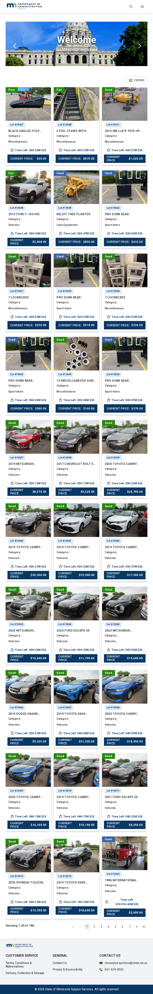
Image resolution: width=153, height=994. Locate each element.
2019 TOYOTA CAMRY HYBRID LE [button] (24, 547)
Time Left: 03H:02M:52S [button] (28, 400)
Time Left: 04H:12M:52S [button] (28, 816)
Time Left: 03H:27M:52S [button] (28, 566)
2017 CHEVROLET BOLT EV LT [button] (76, 464)
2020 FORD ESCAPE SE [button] (73, 630)
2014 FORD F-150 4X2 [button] (24, 214)
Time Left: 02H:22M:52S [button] (28, 150)
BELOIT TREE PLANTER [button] (73, 214)
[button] (28, 104)
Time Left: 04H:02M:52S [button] (77, 733)
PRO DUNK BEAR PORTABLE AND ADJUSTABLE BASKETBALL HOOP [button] (119, 214)
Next (138, 44)
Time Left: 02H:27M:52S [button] (77, 150)
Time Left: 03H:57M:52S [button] (28, 733)
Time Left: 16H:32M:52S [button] (77, 902)
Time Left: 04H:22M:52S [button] (125, 816)
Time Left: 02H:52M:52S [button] (125, 234)
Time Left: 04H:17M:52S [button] (77, 816)
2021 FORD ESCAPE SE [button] (121, 797)
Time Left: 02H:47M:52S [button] (77, 234)
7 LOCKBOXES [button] (18, 297)
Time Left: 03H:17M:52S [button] (77, 483)
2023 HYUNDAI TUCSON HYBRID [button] (25, 882)
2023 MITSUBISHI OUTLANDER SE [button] (21, 630)
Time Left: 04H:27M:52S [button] (28, 902)
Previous (15, 44)
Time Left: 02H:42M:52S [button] (28, 234)
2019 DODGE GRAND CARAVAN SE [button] (23, 714)
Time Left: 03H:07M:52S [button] (125, 400)
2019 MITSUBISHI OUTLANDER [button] (21, 464)
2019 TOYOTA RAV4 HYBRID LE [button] (71, 714)
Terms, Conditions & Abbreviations (19, 964)
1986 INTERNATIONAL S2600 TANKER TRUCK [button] (121, 880)
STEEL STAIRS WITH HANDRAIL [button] (71, 131)
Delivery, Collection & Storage (25, 973)
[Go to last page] (144, 927)
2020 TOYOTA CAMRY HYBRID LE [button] (121, 464)
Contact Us (60, 963)
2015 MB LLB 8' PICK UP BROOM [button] (122, 131)
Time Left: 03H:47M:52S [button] (77, 650)
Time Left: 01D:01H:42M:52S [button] (122, 902)
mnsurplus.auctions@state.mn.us (126, 963)
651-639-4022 (114, 969)
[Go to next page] (137, 927)
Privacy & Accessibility (68, 969)
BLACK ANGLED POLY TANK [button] (24, 131)
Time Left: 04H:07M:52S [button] (125, 733)
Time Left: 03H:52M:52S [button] (125, 650)
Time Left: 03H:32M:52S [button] (77, 566)
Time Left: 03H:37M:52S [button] (125, 566)
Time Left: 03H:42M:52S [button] (28, 650)
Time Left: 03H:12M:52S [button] (28, 483)
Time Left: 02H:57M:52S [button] (77, 317)
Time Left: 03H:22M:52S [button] (125, 483)
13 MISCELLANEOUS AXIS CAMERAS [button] (75, 380)
